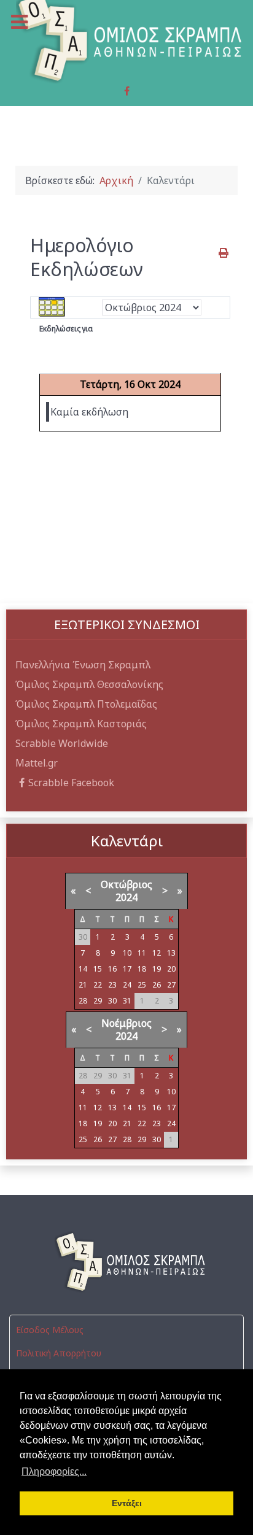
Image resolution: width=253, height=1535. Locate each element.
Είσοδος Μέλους (50, 1330)
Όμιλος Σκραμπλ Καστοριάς (81, 723)
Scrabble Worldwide (61, 743)
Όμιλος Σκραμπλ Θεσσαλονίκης (89, 684)
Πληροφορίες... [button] (54, 1471)
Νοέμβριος (126, 1023)
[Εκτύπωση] (224, 253)
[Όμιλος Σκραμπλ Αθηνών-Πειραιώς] (126, 1262)
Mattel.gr (36, 763)
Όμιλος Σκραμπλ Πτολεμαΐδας (86, 704)
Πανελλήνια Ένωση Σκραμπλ (82, 664)
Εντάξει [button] (127, 1503)
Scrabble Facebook (71, 782)
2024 (126, 897)
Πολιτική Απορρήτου (58, 1353)
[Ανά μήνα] (52, 307)
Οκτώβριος (126, 884)
